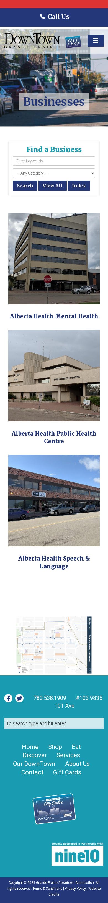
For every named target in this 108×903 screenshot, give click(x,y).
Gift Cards (67, 772)
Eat (76, 746)
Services (68, 755)
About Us (77, 763)
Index (79, 185)
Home (30, 746)
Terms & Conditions (47, 889)
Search (25, 185)
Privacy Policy (75, 889)
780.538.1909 (50, 698)
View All (53, 185)
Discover (35, 755)
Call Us (58, 17)
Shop (55, 746)
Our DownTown (34, 763)
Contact (32, 772)
